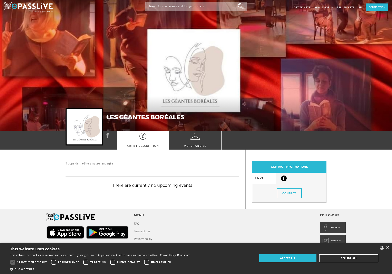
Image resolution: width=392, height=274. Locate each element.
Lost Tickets (301, 7)
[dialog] (196, 258)
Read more (183, 255)
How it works (323, 7)
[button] (100, 269)
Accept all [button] (287, 258)
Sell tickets (345, 7)
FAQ (136, 224)
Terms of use (142, 231)
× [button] (387, 247)
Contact (289, 193)
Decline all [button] (349, 258)
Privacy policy (143, 239)
